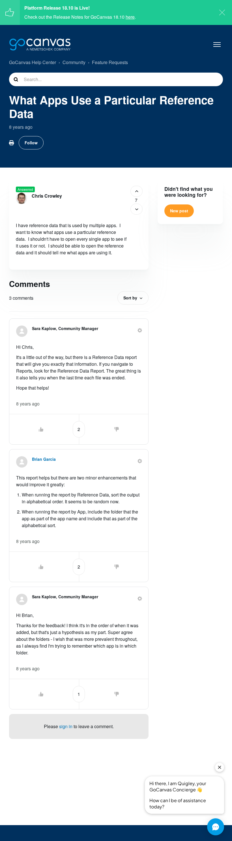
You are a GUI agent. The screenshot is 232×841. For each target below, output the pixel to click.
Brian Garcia (44, 459)
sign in (65, 726)
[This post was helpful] (136, 191)
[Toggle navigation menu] (217, 44)
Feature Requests (110, 62)
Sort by (130, 298)
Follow (31, 142)
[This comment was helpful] (41, 429)
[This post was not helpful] (136, 209)
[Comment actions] (140, 330)
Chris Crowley (47, 196)
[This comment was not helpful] (117, 429)
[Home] (40, 44)
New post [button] (179, 211)
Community (74, 62)
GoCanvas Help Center (32, 62)
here (130, 17)
